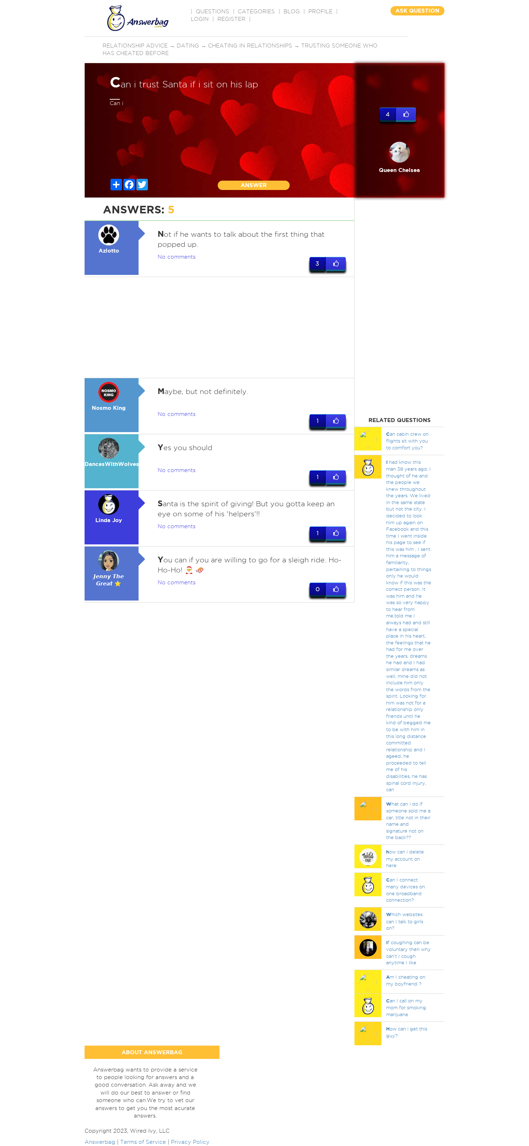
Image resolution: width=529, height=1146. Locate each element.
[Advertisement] (219, 327)
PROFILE (320, 11)
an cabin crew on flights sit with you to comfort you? (407, 440)
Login (200, 19)
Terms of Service (143, 1142)
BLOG (292, 11)
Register (231, 19)
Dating (188, 46)
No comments (176, 257)
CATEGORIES (256, 11)
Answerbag (100, 1142)
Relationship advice (135, 46)
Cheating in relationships (250, 46)
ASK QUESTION (417, 11)
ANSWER (254, 185)
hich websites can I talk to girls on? (404, 921)
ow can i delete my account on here (405, 858)
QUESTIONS (212, 11)
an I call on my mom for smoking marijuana (406, 1007)
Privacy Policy (190, 1142)
